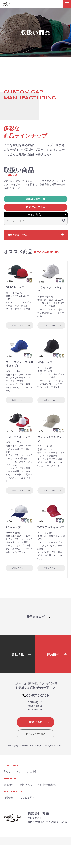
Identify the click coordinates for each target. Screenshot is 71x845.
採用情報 (53, 654)
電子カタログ (35, 616)
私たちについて (12, 771)
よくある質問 (27, 797)
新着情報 (8, 797)
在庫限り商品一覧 (35, 199)
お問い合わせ (35, 722)
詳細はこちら (17, 325)
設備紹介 (8, 784)
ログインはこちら (35, 207)
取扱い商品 (26, 784)
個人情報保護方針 (48, 784)
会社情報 (18, 654)
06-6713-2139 (37, 695)
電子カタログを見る (35, 734)
